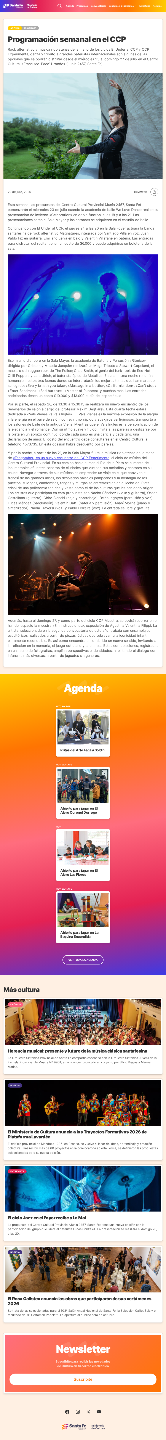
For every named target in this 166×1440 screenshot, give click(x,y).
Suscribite (83, 1379)
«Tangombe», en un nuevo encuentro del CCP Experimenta (61, 458)
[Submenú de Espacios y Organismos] (136, 5)
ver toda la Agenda (83, 959)
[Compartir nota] (146, 192)
